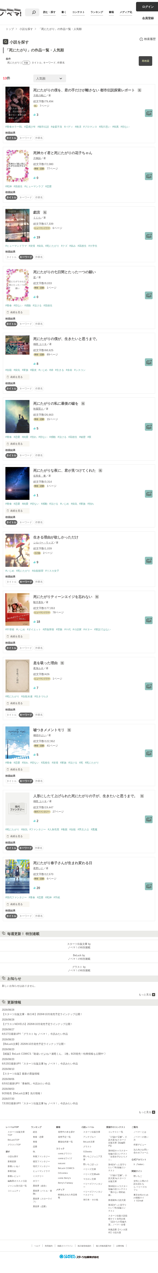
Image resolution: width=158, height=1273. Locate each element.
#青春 (8, 305)
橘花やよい (39, 735)
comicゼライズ (65, 1158)
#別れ (33, 437)
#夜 (89, 437)
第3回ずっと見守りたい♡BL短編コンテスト (117, 1208)
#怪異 (115, 126)
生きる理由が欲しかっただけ (55, 537)
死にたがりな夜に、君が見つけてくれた (65, 470)
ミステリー (38, 1176)
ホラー (36, 1181)
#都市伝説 (43, 126)
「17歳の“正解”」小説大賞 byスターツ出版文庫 (117, 1178)
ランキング (97, 12)
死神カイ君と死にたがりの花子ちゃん (62, 153)
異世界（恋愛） (40, 1206)
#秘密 (82, 437)
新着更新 (12, 1161)
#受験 (59, 629)
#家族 (25, 370)
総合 (35, 1132)
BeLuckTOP (13, 1140)
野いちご (138, 1176)
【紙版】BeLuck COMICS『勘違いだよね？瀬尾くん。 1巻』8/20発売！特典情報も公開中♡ (54, 1053)
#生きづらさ (41, 696)
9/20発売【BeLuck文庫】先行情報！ (22, 1093)
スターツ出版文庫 (91, 1132)
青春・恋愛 (38, 1137)
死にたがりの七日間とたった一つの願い (64, 272)
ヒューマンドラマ (41, 1171)
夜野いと (38, 868)
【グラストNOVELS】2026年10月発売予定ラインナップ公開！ (37, 1024)
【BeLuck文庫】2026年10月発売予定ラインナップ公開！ (34, 1043)
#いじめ (43, 370)
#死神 (8, 186)
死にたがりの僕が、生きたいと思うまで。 (66, 339)
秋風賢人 (38, 408)
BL (34, 1151)
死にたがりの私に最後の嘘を (56, 403)
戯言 (37, 212)
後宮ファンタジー (41, 1161)
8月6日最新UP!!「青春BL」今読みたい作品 (26, 1083)
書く (63, 12)
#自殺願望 (37, 570)
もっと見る (145, 994)
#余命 (69, 370)
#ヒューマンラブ (33, 186)
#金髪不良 (56, 126)
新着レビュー (14, 1176)
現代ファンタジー (41, 1166)
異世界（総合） (40, 1186)
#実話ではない (102, 629)
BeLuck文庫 (89, 1142)
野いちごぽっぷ (90, 1164)
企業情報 (120, 1246)
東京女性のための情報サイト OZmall (141, 1198)
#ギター (87, 629)
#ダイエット (34, 629)
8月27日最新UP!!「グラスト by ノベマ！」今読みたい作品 (35, 1033)
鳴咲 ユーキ (40, 344)
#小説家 (77, 629)
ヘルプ (37, 1246)
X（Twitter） (139, 1164)
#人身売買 (53, 829)
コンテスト (78, 12)
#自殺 (8, 370)
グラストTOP (14, 1144)
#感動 (27, 305)
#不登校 (9, 629)
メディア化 (126, 12)
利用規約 (49, 1246)
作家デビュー (140, 1144)
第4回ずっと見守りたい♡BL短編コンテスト (117, 1167)
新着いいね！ (14, 1166)
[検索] (34, 12)
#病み (72, 245)
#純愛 (25, 437)
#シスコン (80, 370)
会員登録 (148, 18)
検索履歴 (150, 39)
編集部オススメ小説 (17, 1181)
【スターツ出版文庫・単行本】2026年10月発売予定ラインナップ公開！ (42, 1014)
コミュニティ (14, 1191)
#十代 (67, 629)
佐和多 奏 (39, 475)
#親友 (33, 370)
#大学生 (92, 245)
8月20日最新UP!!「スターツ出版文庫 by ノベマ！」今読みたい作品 (40, 1063)
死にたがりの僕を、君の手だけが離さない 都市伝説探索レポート (84, 90)
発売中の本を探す (66, 1132)
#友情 (32, 245)
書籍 (111, 12)
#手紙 (57, 897)
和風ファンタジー (41, 1156)
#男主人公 (83, 829)
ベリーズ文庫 (89, 1169)
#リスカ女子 (52, 570)
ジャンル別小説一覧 (17, 1186)
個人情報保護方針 (103, 1246)
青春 (35, 1142)
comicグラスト (65, 1153)
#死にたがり (52, 245)
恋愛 (35, 1146)
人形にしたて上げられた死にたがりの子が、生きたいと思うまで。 (85, 796)
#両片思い (104, 126)
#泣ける (37, 305)
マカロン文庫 (89, 1179)
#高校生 (18, 186)
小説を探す (13, 1156)
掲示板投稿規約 (84, 1246)
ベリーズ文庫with (91, 1174)
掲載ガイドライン (65, 1246)
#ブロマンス (90, 126)
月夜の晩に (39, 95)
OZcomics (63, 1173)
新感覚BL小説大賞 (117, 1200)
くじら (37, 217)
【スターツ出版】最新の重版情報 (21, 1073)
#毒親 (64, 829)
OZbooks (87, 1151)
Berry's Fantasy (65, 1183)
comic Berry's (64, 1178)
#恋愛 (48, 186)
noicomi (61, 1163)
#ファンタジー (37, 829)
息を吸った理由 (46, 663)
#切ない (125, 126)
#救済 (78, 126)
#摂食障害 (48, 629)
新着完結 (12, 1171)
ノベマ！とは (140, 1132)
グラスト (87, 1146)
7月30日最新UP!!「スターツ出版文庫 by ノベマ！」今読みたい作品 (40, 1103)
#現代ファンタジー (16, 897)
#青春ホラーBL (13, 126)
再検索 (145, 60)
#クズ (64, 245)
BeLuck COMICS (66, 1168)
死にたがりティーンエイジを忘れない (63, 597)
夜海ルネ (38, 668)
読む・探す (49, 12)
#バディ (68, 126)
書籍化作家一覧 (65, 1142)
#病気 (40, 245)
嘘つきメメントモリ (49, 730)
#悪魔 (94, 829)
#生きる (59, 370)
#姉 (51, 370)
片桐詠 (37, 158)
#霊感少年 (30, 126)
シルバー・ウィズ (43, 542)
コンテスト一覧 (115, 1132)
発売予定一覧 (64, 1137)
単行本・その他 (90, 1199)
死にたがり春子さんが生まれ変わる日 (62, 863)
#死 (81, 762)
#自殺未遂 (27, 696)
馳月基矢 (38, 602)
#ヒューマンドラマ (16, 245)
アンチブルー (89, 1137)
